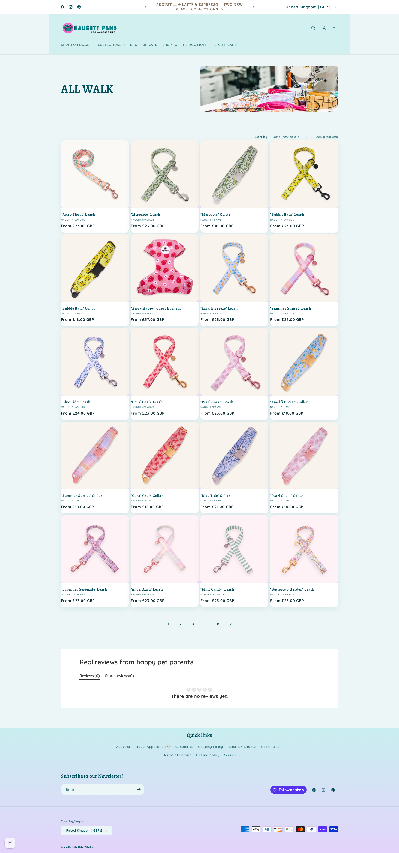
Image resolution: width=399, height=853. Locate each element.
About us (123, 747)
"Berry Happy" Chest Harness (156, 308)
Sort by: (261, 137)
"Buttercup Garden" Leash (292, 589)
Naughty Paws (81, 847)
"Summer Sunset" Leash (290, 308)
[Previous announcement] (146, 7)
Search (230, 755)
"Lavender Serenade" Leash (84, 589)
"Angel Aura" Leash (147, 589)
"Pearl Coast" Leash (216, 402)
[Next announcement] (253, 7)
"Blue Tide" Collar (215, 495)
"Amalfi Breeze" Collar (289, 402)
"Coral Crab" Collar (147, 495)
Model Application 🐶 (153, 747)
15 (218, 624)
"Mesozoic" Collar (215, 214)
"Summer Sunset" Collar (82, 495)
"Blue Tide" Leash (76, 402)
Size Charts (270, 747)
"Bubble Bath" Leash (287, 214)
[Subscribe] (139, 789)
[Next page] (231, 624)
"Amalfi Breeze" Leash (219, 308)
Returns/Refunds (241, 747)
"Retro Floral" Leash (78, 214)
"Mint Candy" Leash (217, 589)
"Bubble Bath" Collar (78, 308)
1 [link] (168, 623)
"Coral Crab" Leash (147, 402)
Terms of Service (177, 755)
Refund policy (208, 755)
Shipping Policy (210, 747)
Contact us (184, 747)
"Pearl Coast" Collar (286, 495)
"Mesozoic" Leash (145, 214)
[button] (76, 45)
